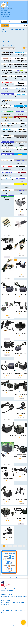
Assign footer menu (14, 577)
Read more (21, 214)
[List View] (26, 48)
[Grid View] (24, 48)
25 (21, 545)
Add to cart (7, 235)
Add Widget (14, 625)
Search (24, 21)
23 (16, 545)
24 (18, 545)
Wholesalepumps (7, 8)
